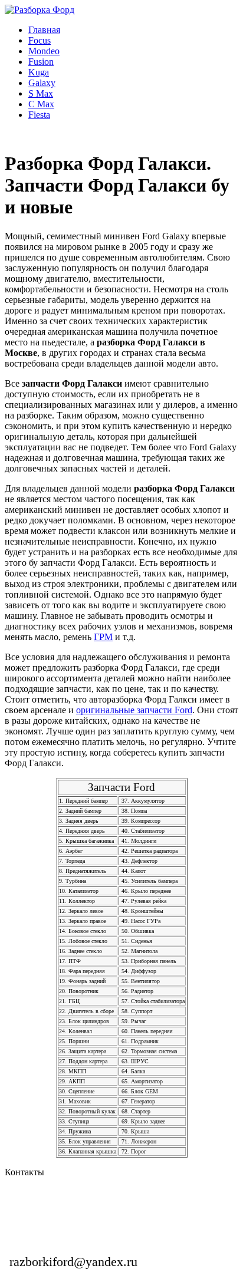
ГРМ (103, 637)
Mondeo (44, 51)
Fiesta (39, 115)
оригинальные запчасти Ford (134, 710)
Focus (39, 40)
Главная (44, 30)
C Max (41, 104)
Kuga (38, 72)
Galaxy (41, 83)
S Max (40, 93)
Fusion (41, 62)
